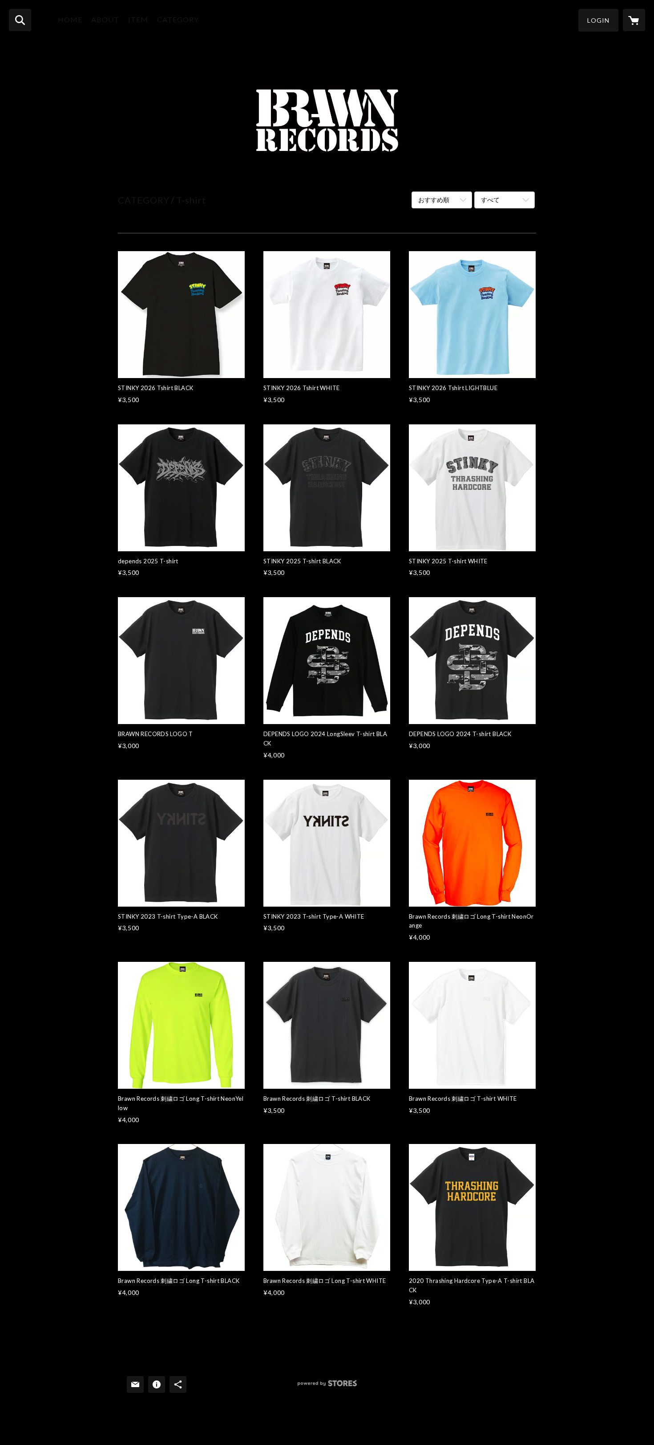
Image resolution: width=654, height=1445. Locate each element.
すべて (490, 200)
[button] (598, 20)
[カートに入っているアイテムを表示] (634, 20)
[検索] (20, 20)
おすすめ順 (433, 200)
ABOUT (105, 19)
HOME (70, 19)
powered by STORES (327, 1386)
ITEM (138, 19)
